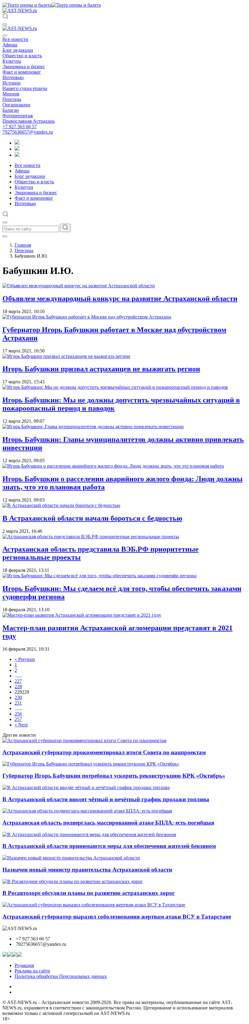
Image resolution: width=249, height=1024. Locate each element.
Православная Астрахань (28, 121)
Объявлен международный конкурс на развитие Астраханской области (119, 298)
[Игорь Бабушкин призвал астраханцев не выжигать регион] (66, 356)
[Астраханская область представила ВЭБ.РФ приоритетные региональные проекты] (90, 536)
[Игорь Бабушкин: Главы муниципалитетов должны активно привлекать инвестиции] (93, 426)
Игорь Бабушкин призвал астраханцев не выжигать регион (101, 369)
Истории (11, 82)
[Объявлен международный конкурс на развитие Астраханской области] (78, 285)
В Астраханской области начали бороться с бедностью (92, 518)
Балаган (10, 110)
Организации (16, 104)
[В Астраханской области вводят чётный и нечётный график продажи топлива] (86, 787)
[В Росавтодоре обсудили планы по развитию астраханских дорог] (72, 881)
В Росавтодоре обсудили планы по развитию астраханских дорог (88, 893)
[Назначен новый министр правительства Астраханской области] (71, 857)
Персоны (11, 99)
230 (18, 697)
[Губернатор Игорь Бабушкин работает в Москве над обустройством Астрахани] (86, 316)
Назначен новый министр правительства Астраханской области (87, 869)
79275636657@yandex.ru (27, 132)
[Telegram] (17, 142)
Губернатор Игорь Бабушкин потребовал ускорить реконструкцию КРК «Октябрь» (113, 775)
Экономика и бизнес (23, 66)
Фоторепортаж (17, 115)
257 (18, 719)
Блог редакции (17, 50)
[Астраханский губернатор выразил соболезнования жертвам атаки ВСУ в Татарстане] (93, 904)
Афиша (9, 44)
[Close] (4, 35)
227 (18, 681)
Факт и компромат (21, 72)
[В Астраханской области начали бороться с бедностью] (61, 505)
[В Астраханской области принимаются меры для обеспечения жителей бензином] (89, 834)
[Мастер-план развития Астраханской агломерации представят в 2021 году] (81, 615)
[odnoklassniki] (17, 149)
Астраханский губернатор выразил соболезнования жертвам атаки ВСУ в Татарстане (116, 916)
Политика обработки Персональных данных (61, 976)
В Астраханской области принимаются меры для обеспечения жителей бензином (109, 846)
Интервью (13, 77)
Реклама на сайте (32, 970)
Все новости (15, 39)
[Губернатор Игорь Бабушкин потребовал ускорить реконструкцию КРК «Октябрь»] (90, 763)
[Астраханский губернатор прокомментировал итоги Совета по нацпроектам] (84, 740)
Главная (23, 245)
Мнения (10, 93)
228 (18, 686)
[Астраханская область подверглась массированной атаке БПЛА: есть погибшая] (87, 810)
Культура (11, 61)
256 (18, 713)
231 (18, 702)
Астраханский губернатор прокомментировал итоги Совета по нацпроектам (104, 752)
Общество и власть (22, 55)
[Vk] (17, 155)
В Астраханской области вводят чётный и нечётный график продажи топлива (105, 799)
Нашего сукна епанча (24, 88)
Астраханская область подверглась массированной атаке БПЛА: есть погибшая (108, 822)
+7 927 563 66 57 (19, 126)
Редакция (24, 965)
